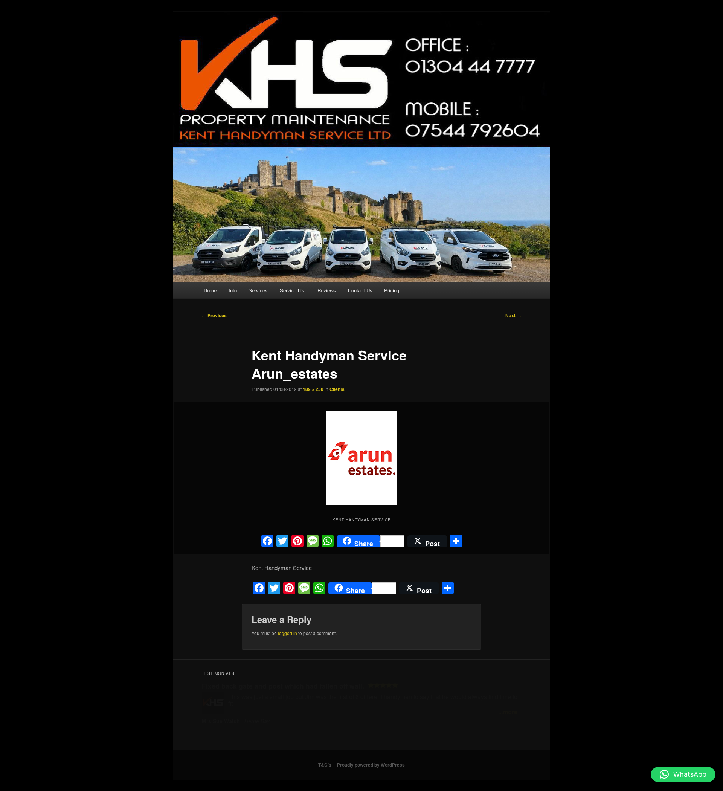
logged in (287, 633)
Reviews (326, 290)
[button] (683, 774)
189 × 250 (313, 389)
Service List (293, 290)
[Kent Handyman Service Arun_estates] (361, 458)
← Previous (214, 315)
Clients (337, 389)
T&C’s (324, 764)
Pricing (391, 290)
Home (210, 290)
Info (233, 290)
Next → (513, 315)
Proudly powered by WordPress (371, 764)
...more (507, 712)
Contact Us (360, 290)
